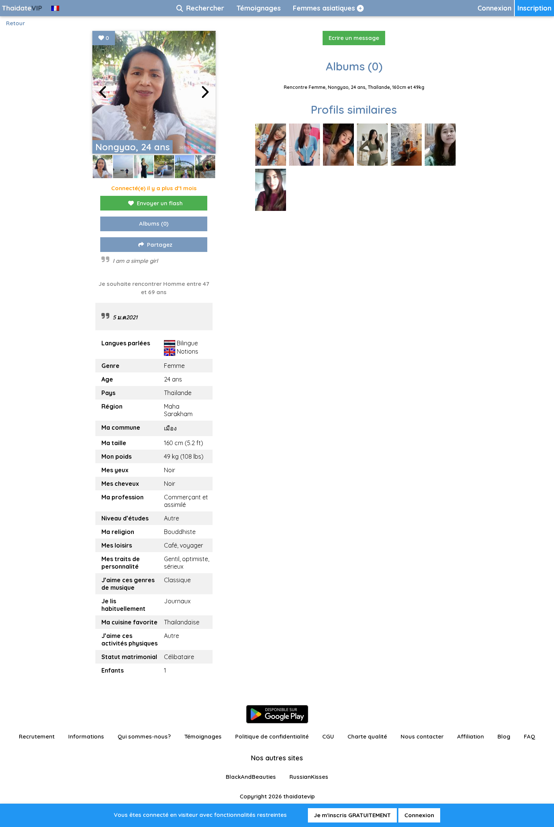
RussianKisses (308, 776)
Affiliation (470, 736)
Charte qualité (367, 736)
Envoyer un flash (160, 203)
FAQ (529, 736)
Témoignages (203, 736)
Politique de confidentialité (272, 736)
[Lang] (55, 8)
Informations (86, 736)
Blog (503, 736)
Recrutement (37, 736)
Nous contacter (422, 736)
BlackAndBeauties (251, 776)
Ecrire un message (354, 37)
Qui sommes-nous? (144, 736)
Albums (153, 223)
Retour (15, 23)
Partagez (159, 244)
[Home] (22, 8)
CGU (328, 736)
